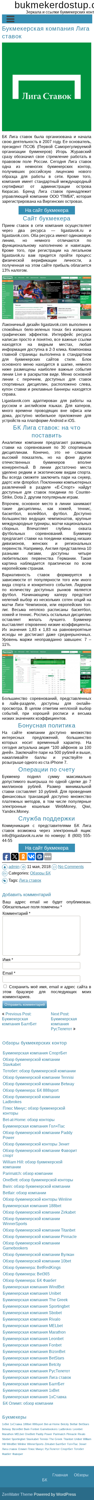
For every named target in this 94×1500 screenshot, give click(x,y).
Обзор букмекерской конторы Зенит (36, 1143)
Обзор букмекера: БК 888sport (30, 1090)
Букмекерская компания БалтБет (33, 1383)
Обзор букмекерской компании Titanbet (39, 1230)
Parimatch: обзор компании (28, 1173)
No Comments (71, 866)
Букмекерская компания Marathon (34, 1332)
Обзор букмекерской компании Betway (38, 1083)
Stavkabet (32, 1439)
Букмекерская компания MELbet (33, 1325)
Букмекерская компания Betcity (32, 1364)
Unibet (78, 1439)
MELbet (19, 1434)
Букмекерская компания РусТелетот (36, 1370)
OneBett (30, 1434)
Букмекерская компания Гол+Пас (34, 1126)
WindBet (12, 1444)
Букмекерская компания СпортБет (35, 1052)
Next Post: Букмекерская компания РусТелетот (64, 1021)
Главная (60, 1474)
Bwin (27, 1429)
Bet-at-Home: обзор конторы (29, 1119)
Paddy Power (44, 1434)
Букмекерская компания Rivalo (31, 1319)
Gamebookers (49, 1429)
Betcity (65, 1424)
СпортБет (67, 1449)
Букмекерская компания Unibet (32, 1293)
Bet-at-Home (52, 1424)
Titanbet (68, 1439)
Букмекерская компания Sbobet (32, 1312)
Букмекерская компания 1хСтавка (34, 1396)
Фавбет (6, 1454)
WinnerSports (35, 1444)
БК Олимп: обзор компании (28, 1403)
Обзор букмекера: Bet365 (26, 1273)
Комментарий (16, 913)
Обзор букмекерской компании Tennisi (38, 1077)
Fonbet (35, 1429)
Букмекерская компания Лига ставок (37, 1377)
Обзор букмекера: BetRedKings (32, 1267)
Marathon (8, 1434)
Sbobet (6, 1439)
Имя (8, 959)
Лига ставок (30, 880)
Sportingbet (18, 1439)
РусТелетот (52, 1449)
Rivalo (81, 1434)
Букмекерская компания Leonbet (33, 1338)
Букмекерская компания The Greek (35, 1299)
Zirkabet (50, 1444)
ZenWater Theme (18, 1494)
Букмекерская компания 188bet (32, 1205)
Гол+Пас (72, 1444)
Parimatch (59, 1434)
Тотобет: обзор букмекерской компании (39, 1070)
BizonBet (17, 1429)
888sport (37, 1424)
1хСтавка (16, 1424)
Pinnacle (71, 1434)
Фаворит (17, 1454)
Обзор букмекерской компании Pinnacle (40, 1236)
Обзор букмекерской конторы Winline (37, 1199)
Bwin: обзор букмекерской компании (36, 1186)
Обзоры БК (40, 873)
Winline (22, 1444)
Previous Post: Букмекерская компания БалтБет (19, 1018)
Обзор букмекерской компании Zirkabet (39, 1212)
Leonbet (77, 1429)
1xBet (5, 1424)
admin (14, 866)
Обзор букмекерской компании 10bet (37, 1260)
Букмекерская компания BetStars (33, 1357)
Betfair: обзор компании (24, 1192)
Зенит (82, 1444)
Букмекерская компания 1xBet (31, 1390)
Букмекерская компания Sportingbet (36, 1306)
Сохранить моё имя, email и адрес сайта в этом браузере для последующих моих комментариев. (47, 991)
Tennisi (44, 1439)
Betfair (74, 1424)
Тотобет (79, 1449)
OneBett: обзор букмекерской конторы (38, 1179)
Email (9, 973)
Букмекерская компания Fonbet (32, 1345)
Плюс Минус (36, 1449)
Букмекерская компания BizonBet (34, 1351)
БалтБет (61, 1444)
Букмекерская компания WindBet (33, 1286)
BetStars (84, 1424)
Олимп (22, 1449)
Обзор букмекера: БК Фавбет (29, 1280)
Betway (6, 1429)
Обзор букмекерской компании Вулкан (38, 1254)
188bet (27, 1424)
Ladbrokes (65, 1429)
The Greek (55, 1439)
